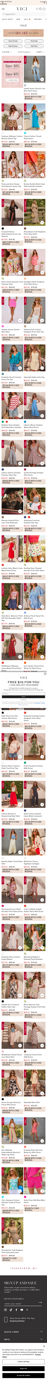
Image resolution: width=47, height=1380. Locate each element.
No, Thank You (23, 699)
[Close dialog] (45, 674)
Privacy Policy (37, 703)
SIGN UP (23, 696)
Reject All (23, 1368)
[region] (23, 1361)
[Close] (44, 1346)
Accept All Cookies (23, 1375)
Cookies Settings (23, 1361)
